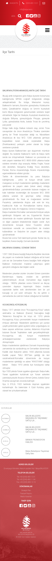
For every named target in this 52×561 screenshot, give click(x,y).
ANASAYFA (13, 3)
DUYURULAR (6, 408)
